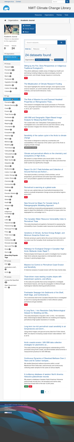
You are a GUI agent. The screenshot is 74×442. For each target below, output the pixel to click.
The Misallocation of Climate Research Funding (43, 83)
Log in (66, 21)
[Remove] (48, 60)
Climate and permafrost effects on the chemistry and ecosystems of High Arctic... (45, 154)
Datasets (28, 25)
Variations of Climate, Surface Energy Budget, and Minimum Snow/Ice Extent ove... (44, 233)
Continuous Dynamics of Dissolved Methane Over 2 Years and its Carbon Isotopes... (45, 359)
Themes (59, 15)
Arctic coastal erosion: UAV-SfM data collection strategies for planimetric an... (43, 343)
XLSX (26, 386)
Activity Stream (29, 29)
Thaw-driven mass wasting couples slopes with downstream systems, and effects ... (43, 277)
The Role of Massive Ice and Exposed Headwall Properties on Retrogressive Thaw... (43, 100)
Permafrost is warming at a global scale (40, 187)
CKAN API (8, 407)
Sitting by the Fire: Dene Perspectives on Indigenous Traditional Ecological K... (45, 66)
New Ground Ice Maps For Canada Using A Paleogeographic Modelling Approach (41, 204)
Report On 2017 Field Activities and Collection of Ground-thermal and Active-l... (43, 170)
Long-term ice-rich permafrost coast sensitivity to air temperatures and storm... (45, 327)
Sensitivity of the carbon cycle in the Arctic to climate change (45, 136)
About (26, 32)
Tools (66, 15)
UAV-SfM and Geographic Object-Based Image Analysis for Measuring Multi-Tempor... (43, 118)
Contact (18, 1)
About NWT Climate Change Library (16, 405)
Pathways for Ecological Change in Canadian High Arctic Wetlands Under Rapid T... (44, 249)
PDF (26, 78)
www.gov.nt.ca (9, 1)
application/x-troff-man (30, 147)
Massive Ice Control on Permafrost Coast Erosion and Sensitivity (44, 265)
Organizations (49, 15)
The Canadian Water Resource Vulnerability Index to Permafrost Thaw (45, 220)
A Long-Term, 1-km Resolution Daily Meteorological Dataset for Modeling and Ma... (44, 311)
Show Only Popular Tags (11, 256)
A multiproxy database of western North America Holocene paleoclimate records (43, 375)
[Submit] (67, 1)
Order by (28, 49)
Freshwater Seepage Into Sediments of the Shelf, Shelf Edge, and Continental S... (44, 293)
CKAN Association (11, 410)
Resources (38, 15)
